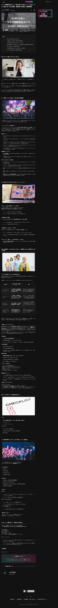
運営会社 (12, 599)
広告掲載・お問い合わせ (29, 599)
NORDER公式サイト (43, 599)
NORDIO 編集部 (6, 9)
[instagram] (30, 596)
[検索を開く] (54, 1)
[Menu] (3, 2)
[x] (31, 10)
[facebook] (34, 10)
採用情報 (19, 599)
